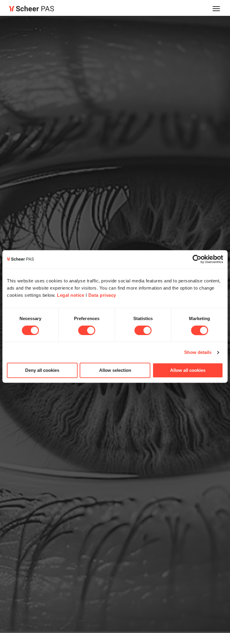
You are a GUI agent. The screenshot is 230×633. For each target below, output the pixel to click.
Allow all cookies (187, 370)
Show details (197, 352)
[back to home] (31, 8)
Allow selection (115, 370)
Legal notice (70, 295)
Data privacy (102, 295)
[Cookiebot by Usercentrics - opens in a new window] (197, 259)
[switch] (86, 330)
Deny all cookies (42, 370)
